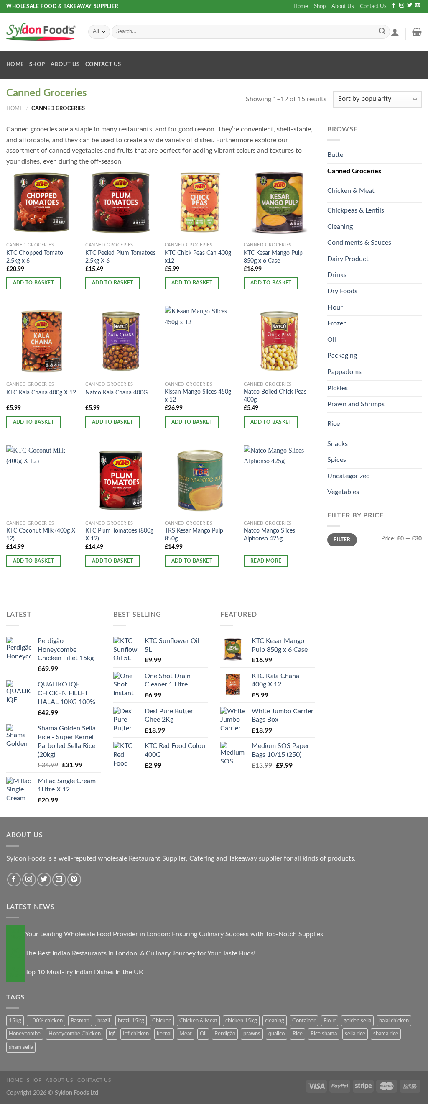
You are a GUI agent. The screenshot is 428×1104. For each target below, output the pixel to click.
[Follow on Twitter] (409, 5)
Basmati (80, 1020)
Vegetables (343, 492)
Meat (185, 1033)
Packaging (342, 355)
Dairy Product (348, 259)
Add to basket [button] (33, 283)
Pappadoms (344, 372)
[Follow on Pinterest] (74, 879)
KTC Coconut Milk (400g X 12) (40, 535)
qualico (276, 1033)
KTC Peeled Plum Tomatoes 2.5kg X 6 (120, 257)
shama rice (385, 1033)
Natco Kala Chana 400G (116, 392)
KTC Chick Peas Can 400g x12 (198, 257)
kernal (164, 1033)
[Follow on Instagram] (401, 5)
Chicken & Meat (350, 190)
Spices (336, 459)
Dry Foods (342, 291)
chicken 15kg (241, 1020)
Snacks (337, 444)
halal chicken (394, 1020)
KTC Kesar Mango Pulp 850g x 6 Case (273, 257)
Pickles (337, 388)
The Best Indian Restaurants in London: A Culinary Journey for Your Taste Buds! (140, 953)
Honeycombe (25, 1033)
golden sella (357, 1020)
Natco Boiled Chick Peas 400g (275, 396)
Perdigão (224, 1033)
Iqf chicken (136, 1033)
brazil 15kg (131, 1020)
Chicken (161, 1020)
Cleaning (340, 226)
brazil (103, 1020)
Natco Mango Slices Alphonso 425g (269, 535)
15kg (15, 1020)
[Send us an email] (417, 5)
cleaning (274, 1020)
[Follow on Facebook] (393, 5)
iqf (112, 1033)
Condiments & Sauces (359, 242)
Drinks (336, 275)
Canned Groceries (354, 171)
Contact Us (373, 6)
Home (300, 6)
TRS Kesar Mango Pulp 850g (194, 535)
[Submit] (382, 32)
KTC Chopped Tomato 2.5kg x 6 (34, 257)
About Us (342, 6)
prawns (251, 1033)
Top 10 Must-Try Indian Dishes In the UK (84, 972)
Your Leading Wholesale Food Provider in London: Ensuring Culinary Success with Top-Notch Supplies (174, 934)
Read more (265, 561)
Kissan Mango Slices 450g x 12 (198, 396)
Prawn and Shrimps (356, 404)
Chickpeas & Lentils (355, 210)
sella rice (355, 1033)
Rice (333, 423)
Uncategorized (348, 476)
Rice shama (324, 1033)
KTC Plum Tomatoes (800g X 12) (119, 535)
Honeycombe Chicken (74, 1033)
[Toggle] (407, 187)
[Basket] (417, 32)
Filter (342, 539)
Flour (335, 307)
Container (304, 1020)
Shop (320, 6)
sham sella (21, 1047)
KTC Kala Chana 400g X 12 (41, 392)
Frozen (337, 323)
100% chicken (46, 1020)
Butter (336, 154)
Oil (331, 339)
